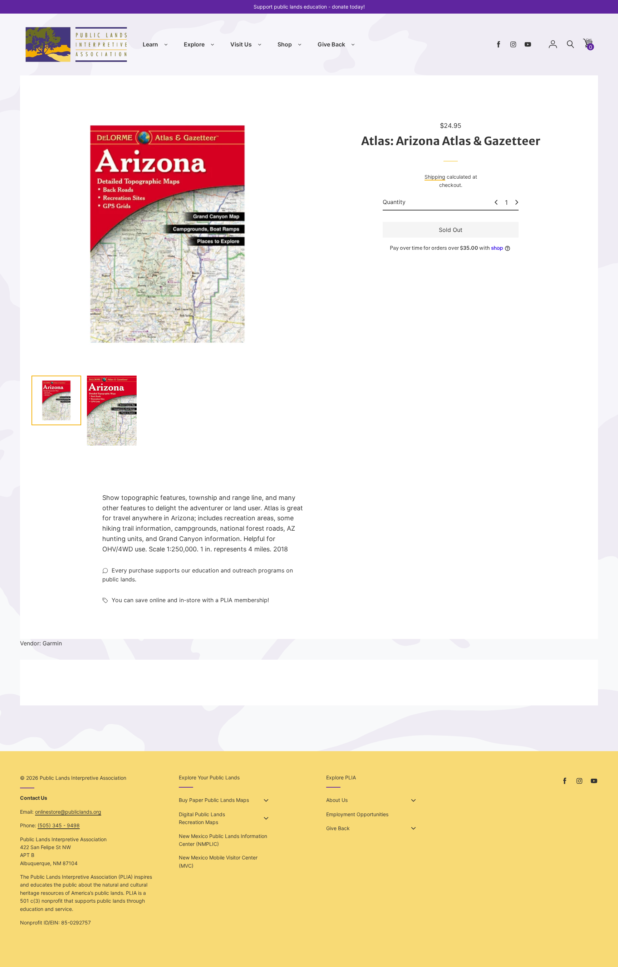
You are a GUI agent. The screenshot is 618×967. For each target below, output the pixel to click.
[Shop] (300, 44)
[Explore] (212, 44)
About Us (337, 800)
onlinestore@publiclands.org (68, 812)
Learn (150, 44)
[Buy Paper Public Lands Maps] (266, 800)
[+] (516, 202)
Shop (285, 44)
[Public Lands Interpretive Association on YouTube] (528, 44)
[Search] (570, 44)
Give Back (331, 44)
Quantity (394, 201)
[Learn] (166, 44)
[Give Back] (353, 44)
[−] (496, 202)
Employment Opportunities (357, 814)
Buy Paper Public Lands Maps (214, 800)
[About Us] (413, 800)
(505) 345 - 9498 (59, 825)
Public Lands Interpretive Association (83, 778)
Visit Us (241, 44)
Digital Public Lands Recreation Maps (202, 818)
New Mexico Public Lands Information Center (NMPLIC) (223, 840)
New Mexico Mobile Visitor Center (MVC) (218, 861)
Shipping (435, 177)
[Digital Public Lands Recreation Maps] (266, 818)
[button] (587, 45)
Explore (194, 44)
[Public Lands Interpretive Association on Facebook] (498, 44)
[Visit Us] (260, 44)
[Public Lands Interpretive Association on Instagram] (513, 44)
